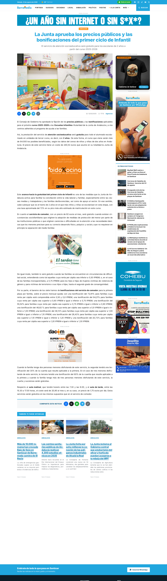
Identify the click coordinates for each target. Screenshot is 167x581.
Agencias (109, 113)
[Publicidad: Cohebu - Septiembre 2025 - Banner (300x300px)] (133, 295)
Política (92, 8)
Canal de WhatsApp (140, 570)
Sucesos (50, 8)
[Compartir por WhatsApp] (29, 114)
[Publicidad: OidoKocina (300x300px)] (65, 188)
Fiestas (102, 8)
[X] (149, 2)
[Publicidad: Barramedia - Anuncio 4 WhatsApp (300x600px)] (133, 160)
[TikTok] (142, 2)
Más (125, 8)
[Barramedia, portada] (25, 7)
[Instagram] (138, 2)
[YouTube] (145, 2)
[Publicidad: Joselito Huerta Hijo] (133, 372)
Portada (39, 8)
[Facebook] (135, 2)
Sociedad (60, 8)
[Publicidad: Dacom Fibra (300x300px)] (65, 361)
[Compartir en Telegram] (33, 114)
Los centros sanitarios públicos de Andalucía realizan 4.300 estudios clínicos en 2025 (52, 450)
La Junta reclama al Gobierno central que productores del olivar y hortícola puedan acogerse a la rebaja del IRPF (101, 451)
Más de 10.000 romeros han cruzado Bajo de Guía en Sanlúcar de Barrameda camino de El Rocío (27, 451)
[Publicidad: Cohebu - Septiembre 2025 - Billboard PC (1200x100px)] (83, 25)
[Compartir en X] (24, 114)
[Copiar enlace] (38, 114)
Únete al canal (125, 2)
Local (70, 8)
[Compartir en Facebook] (19, 114)
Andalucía (81, 8)
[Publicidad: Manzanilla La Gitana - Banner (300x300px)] (65, 268)
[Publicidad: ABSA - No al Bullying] (133, 333)
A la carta (115, 8)
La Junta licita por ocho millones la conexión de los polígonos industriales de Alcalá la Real (77, 450)
